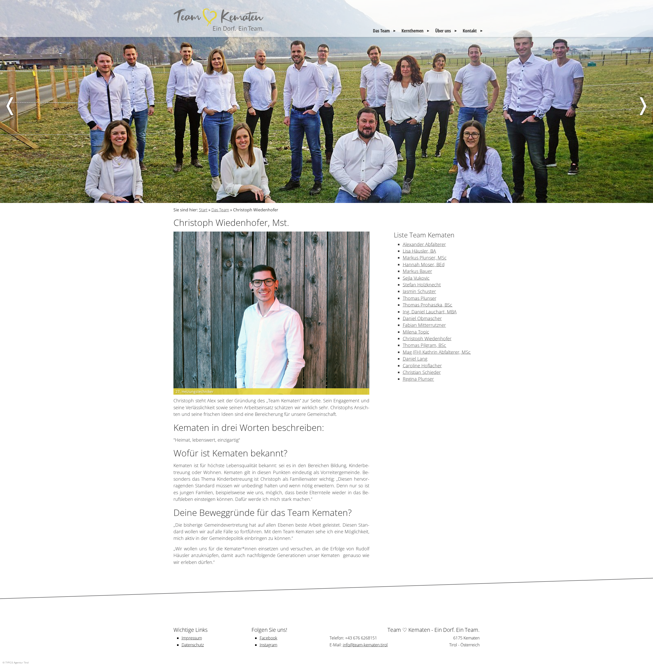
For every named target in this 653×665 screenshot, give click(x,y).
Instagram (268, 645)
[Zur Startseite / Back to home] (219, 30)
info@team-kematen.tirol (365, 645)
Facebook (268, 638)
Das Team (381, 31)
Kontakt (470, 31)
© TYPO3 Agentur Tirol (16, 662)
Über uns (443, 31)
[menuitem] (384, 30)
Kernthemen (412, 31)
